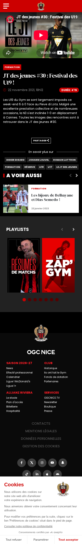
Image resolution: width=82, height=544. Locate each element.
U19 (41, 167)
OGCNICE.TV (52, 398)
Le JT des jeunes (66, 167)
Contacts (41, 423)
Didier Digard (15, 159)
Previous (70, 175)
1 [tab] (24, 300)
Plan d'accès (14, 402)
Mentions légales (41, 431)
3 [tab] (35, 300)
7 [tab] (57, 300)
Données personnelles (41, 438)
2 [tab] (30, 300)
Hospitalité (13, 411)
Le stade (11, 398)
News (9, 368)
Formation (12, 167)
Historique (50, 368)
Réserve (29, 167)
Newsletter (50, 402)
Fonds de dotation (56, 377)
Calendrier (13, 377)
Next (77, 175)
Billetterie (11, 406)
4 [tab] (41, 300)
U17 (50, 167)
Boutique (50, 406)
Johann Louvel (39, 159)
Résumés (23, 265)
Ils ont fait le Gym (55, 372)
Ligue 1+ (11, 386)
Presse (48, 411)
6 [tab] (52, 300)
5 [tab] (46, 300)
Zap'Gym (58, 265)
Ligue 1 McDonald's (18, 381)
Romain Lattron (64, 159)
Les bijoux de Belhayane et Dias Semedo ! (41, 199)
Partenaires (51, 381)
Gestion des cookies (41, 446)
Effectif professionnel (19, 372)
